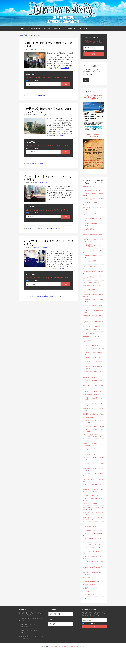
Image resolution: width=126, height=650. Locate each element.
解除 (37, 80)
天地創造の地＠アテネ (89, 454)
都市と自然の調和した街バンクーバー (93, 229)
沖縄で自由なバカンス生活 (90, 588)
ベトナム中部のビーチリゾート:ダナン (93, 266)
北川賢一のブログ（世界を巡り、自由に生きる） (63, 12)
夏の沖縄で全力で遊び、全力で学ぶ (92, 414)
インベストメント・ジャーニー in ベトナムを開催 (48, 178)
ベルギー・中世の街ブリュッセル (92, 547)
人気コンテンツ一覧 (88, 594)
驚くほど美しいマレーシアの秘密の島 (93, 271)
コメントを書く (43, 115)
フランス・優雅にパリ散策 (90, 544)
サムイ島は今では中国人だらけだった (93, 202)
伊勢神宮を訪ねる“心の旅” (90, 581)
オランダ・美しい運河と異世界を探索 (93, 551)
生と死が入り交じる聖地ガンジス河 (92, 199)
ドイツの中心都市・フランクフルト (92, 417)
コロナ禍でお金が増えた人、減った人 (30, 630)
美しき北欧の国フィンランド (91, 190)
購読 (28, 80)
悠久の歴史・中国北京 (89, 503)
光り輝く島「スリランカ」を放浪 (92, 357)
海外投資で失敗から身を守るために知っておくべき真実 (48, 110)
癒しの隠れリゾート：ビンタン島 (92, 391)
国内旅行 (85, 577)
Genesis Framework (69, 646)
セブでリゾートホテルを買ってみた (92, 349)
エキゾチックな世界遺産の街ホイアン (93, 261)
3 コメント (42, 49)
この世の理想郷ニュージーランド (92, 333)
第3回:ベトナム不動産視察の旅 (91, 282)
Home (21, 35)
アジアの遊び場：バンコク (90, 526)
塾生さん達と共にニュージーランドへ (93, 289)
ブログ (85, 598)
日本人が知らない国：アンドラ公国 (92, 426)
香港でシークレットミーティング (92, 440)
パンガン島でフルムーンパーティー (92, 533)
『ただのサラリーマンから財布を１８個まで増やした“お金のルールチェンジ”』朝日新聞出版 (94, 97)
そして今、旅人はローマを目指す (92, 326)
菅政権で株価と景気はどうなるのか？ (30, 624)
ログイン (83, 646)
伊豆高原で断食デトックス (90, 584)
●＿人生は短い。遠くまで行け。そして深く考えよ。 (48, 242)
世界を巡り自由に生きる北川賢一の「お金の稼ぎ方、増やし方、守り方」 (47, 77)
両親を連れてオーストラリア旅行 (92, 285)
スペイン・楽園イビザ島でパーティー (93, 539)
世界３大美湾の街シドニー (90, 336)
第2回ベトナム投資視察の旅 (37, 95)
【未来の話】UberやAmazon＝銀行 (29, 618)
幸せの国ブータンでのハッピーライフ (93, 463)
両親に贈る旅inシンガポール (90, 394)
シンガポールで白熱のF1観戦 (91, 495)
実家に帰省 (86, 591)
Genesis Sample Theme (56, 646)
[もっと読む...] (64, 68)
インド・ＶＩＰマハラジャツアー (92, 523)
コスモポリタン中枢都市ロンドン (92, 329)
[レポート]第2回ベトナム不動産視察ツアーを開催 (48, 44)
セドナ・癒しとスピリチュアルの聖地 (93, 473)
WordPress (77, 646)
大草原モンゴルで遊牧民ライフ (91, 530)
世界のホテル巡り (88, 186)
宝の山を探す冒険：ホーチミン (53, 228)
